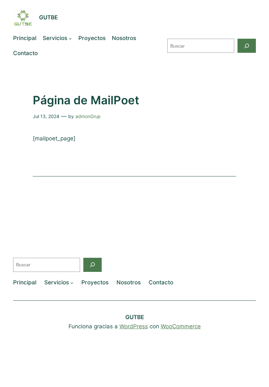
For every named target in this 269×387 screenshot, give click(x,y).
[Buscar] (247, 46)
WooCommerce (181, 326)
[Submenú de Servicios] (70, 38)
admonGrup (88, 116)
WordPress (133, 326)
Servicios (55, 38)
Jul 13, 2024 (46, 116)
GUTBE (48, 17)
